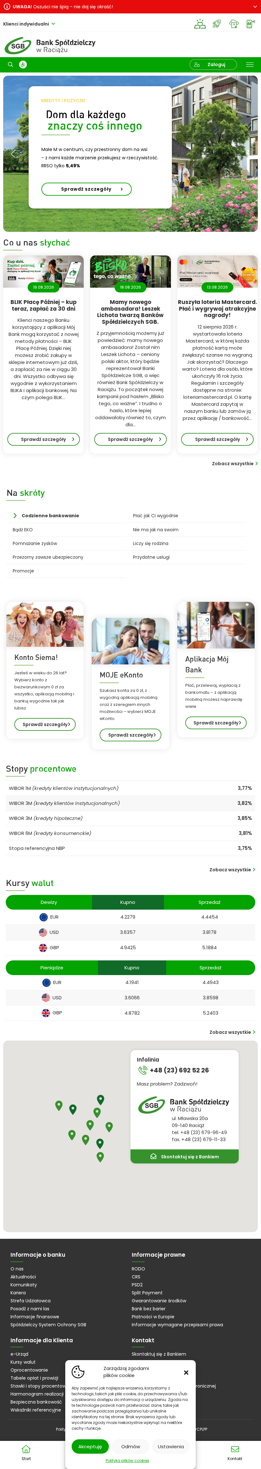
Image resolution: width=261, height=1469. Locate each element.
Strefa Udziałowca (31, 1301)
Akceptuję (90, 1446)
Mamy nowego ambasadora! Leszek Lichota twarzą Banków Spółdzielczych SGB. (130, 312)
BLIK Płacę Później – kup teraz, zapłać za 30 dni (44, 305)
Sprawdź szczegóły (50, 441)
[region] (130, 154)
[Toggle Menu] (250, 65)
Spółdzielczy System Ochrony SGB (48, 1324)
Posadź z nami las (30, 1309)
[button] (186, 1372)
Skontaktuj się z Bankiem (190, 1157)
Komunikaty (24, 1285)
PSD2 (137, 1285)
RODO (138, 1269)
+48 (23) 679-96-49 (203, 1132)
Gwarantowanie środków (159, 1301)
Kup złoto (200, 24)
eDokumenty (234, 24)
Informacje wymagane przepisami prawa (177, 1324)
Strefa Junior (217, 24)
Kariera (18, 1293)
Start (26, 1458)
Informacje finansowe (35, 1317)
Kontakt (235, 1458)
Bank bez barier (149, 1309)
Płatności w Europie (153, 1317)
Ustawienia (171, 1446)
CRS (136, 1277)
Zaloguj (216, 64)
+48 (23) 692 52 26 (179, 1070)
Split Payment (147, 1293)
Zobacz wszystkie (233, 463)
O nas (17, 1269)
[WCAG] (23, 64)
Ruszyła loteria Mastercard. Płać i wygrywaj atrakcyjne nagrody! (217, 308)
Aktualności (23, 1277)
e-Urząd (19, 1354)
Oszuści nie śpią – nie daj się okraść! (63, 7)
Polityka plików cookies (127, 1460)
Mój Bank (250, 24)
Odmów (130, 1446)
